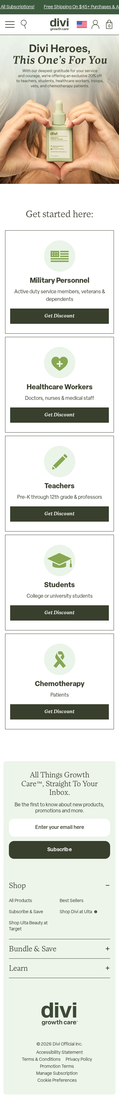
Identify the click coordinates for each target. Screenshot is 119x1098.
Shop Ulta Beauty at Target (28, 926)
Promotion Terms (57, 1067)
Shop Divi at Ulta (76, 912)
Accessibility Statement (59, 1053)
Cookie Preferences (57, 1081)
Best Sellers (71, 901)
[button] (107, 24)
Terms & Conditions (41, 1060)
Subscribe (59, 849)
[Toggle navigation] (10, 24)
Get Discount (59, 316)
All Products (20, 901)
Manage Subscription (57, 1074)
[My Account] (94, 24)
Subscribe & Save (26, 912)
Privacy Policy (79, 1060)
